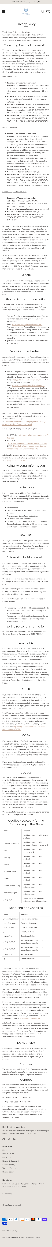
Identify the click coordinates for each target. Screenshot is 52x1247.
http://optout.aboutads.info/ (15, 460)
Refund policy (8, 1172)
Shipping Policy (8, 1164)
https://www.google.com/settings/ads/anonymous (27, 443)
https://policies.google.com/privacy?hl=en (28, 380)
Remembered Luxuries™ (17, 1237)
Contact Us (6, 1157)
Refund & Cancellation (11, 1161)
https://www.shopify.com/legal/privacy (27, 324)
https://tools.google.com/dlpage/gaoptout (28, 385)
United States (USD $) (9, 1231)
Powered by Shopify (33, 1237)
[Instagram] (9, 1139)
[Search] (42, 12)
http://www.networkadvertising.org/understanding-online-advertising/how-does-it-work (24, 423)
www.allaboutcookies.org (30, 1018)
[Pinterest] (14, 1139)
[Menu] (4, 11)
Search (5, 1150)
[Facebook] (3, 1139)
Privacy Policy (8, 1154)
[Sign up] (48, 1194)
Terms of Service (9, 1168)
